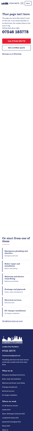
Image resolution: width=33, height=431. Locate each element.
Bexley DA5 (6, 426)
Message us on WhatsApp (11, 54)
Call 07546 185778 (16, 41)
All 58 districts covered (10, 405)
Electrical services (8, 391)
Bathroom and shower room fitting (13, 383)
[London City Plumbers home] (4, 3)
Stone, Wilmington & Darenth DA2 (13, 413)
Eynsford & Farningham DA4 (11, 422)
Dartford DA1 (6, 409)
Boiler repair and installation (11, 379)
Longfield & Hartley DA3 (10, 418)
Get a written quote (16, 48)
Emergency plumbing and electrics (13, 375)
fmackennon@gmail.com (11, 356)
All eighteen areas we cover (12, 321)
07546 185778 (14, 3)
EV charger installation (9, 395)
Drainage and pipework (9, 387)
